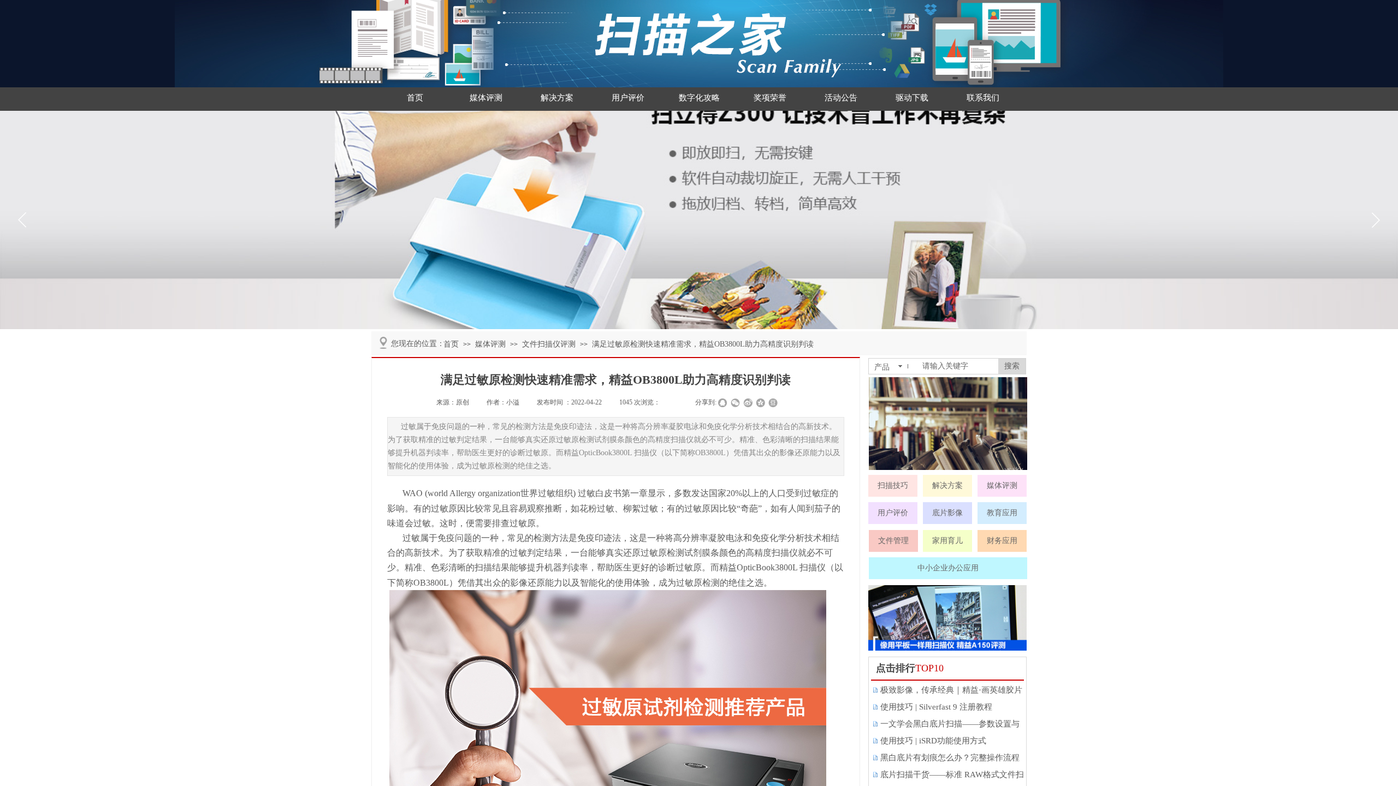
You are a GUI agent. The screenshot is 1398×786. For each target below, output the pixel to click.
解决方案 (557, 97)
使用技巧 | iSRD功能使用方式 (933, 740)
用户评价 (628, 97)
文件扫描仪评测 (549, 344)
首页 (415, 97)
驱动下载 (912, 97)
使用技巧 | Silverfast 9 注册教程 (936, 706)
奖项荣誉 (770, 97)
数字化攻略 (699, 97)
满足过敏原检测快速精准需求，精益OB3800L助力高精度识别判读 (703, 344)
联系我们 (983, 97)
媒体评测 (486, 97)
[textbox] (958, 366)
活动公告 (841, 97)
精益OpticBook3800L (758, 567)
